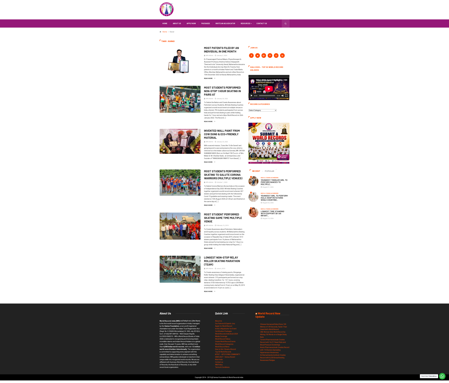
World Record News (222, 347)
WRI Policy (219, 365)
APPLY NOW (191, 23)
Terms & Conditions (222, 367)
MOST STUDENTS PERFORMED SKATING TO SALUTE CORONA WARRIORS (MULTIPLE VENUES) (223, 174)
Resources (245, 23)
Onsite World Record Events (225, 341)
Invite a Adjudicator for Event (225, 329)
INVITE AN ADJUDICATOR (225, 23)
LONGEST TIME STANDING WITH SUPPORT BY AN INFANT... (272, 213)
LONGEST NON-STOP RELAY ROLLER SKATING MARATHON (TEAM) (222, 261)
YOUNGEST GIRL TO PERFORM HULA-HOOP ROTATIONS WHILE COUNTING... (274, 197)
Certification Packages (223, 331)
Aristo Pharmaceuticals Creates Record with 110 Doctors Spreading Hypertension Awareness (274, 349)
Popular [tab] (269, 171)
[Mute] (282, 95)
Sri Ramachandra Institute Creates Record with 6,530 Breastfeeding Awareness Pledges (273, 357)
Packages (205, 23)
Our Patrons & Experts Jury (225, 323)
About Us (218, 321)
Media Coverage (221, 336)
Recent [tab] (256, 171)
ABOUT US (177, 23)
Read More (208, 78)
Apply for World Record (223, 326)
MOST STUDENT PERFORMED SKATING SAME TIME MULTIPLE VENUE (223, 218)
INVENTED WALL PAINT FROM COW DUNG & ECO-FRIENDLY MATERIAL (222, 134)
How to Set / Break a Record (225, 349)
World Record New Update (267, 315)
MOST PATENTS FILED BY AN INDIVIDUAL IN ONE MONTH (221, 49)
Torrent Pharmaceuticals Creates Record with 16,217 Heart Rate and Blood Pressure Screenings (273, 342)
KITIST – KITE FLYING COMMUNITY (227, 354)
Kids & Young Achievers (270, 177)
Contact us (261, 23)
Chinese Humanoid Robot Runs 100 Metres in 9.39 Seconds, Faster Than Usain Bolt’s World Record (273, 326)
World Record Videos (222, 339)
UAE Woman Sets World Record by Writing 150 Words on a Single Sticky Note (273, 334)
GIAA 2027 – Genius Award (225, 357)
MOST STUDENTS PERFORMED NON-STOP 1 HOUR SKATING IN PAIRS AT (222, 91)
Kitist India (219, 359)
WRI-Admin (209, 55)
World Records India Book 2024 (226, 334)
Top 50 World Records (223, 352)
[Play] (251, 95)
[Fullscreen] (286, 95)
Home (164, 23)
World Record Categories (224, 344)
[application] (268, 86)
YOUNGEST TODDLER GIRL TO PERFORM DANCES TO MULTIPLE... (274, 182)
